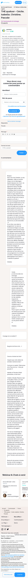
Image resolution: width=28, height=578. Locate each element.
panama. (9, 29)
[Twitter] (8, 529)
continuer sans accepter (21, 534)
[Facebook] (5, 529)
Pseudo (3, 126)
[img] (24, 102)
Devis (16, 523)
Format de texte (5, 145)
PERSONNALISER (8, 574)
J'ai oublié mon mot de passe (17, 106)
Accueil (4, 508)
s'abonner (6, 116)
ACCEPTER (19, 574)
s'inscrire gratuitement (18, 116)
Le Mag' (4, 523)
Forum (19, 508)
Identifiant (6, 90)
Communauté (11, 508)
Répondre (9, 72)
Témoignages (5, 526)
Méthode (4, 517)
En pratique (5, 520)
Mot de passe (7, 98)
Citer (4, 72)
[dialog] (14, 556)
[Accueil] (5, 2)
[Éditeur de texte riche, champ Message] (14, 138)
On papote (6, 510)
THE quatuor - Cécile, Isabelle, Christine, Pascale (14, 512)
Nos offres (17, 517)
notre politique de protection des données (12, 567)
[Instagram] (2, 529)
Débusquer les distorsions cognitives (10, 486)
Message (3, 131)
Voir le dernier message (14, 121)
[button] (3, 134)
